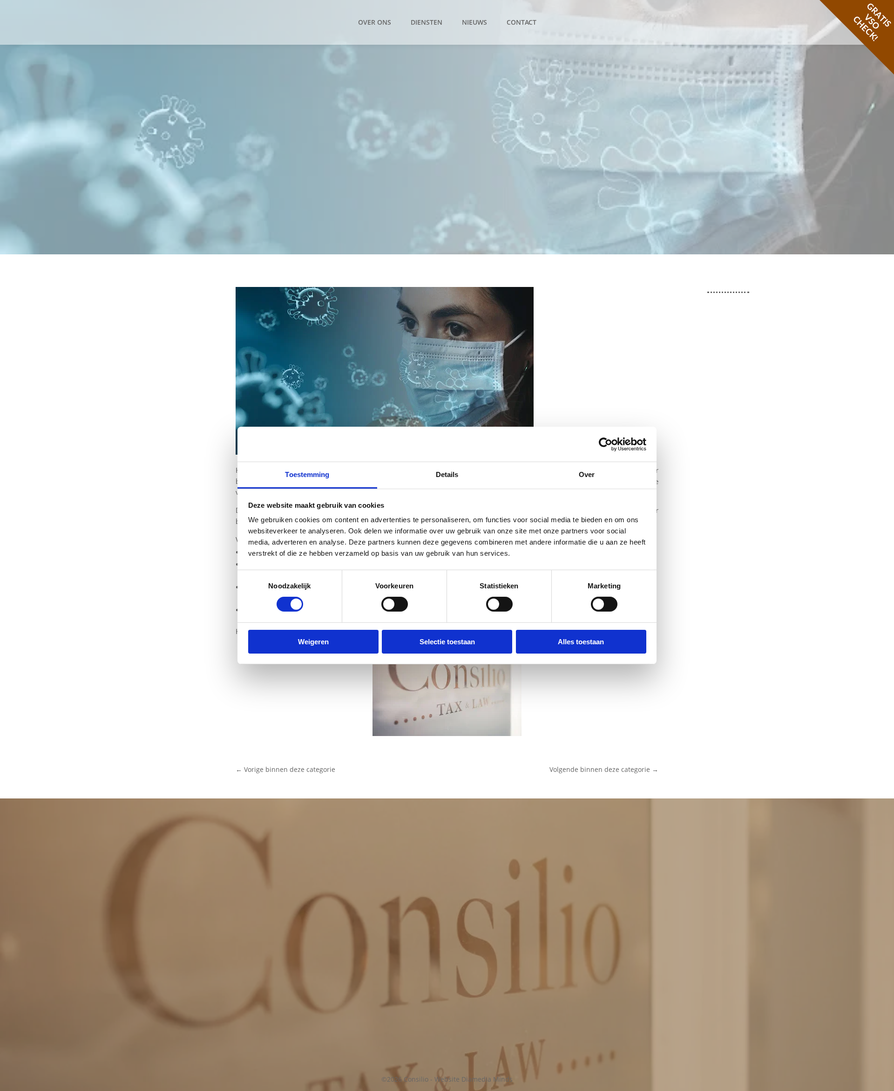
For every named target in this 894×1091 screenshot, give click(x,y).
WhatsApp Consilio (369, 956)
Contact (521, 22)
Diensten (426, 22)
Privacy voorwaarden (625, 897)
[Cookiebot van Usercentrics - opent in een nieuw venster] (605, 444)
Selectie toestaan (447, 642)
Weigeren (313, 642)
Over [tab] (587, 474)
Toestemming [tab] (307, 474)
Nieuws (474, 22)
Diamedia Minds (487, 1079)
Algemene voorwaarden (630, 886)
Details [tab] (447, 474)
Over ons (374, 22)
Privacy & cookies (619, 857)
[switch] (394, 604)
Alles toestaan (581, 642)
